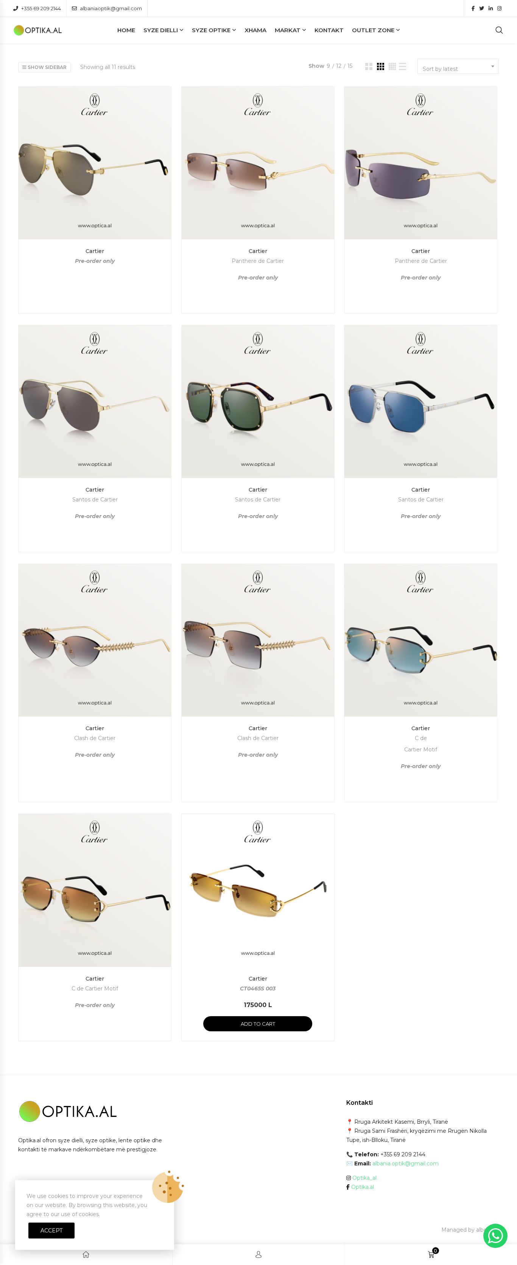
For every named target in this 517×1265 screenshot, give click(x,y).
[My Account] (258, 1254)
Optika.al (362, 1187)
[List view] (402, 66)
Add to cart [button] (258, 1024)
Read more (94, 296)
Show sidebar (46, 67)
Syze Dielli (160, 30)
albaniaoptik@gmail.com (111, 8)
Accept (51, 1230)
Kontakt (329, 30)
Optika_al (364, 1177)
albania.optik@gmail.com (405, 1163)
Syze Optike (211, 30)
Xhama (255, 30)
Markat (288, 30)
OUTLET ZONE (373, 30)
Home (126, 30)
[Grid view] (368, 66)
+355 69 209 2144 (41, 8)
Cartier (95, 251)
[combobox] (458, 66)
